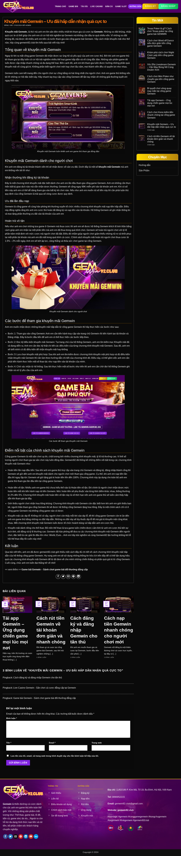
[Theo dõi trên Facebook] (5, 836)
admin (28, 25)
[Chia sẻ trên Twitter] (63, 576)
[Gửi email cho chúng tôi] (15, 836)
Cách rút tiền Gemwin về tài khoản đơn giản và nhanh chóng (50, 630)
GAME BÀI (73, 6)
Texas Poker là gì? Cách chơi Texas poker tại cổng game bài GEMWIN (160, 31)
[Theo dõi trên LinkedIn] (25, 836)
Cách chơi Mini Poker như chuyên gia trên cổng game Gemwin (160, 79)
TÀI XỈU (84, 6)
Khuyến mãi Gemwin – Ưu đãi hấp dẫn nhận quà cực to (161, 125)
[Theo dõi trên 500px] (36, 836)
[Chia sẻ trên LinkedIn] (78, 576)
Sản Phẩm (144, 170)
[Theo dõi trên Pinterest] (20, 836)
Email (52, 743)
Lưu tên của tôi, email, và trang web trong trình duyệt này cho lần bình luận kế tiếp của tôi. (55, 756)
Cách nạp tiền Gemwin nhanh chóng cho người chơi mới (118, 630)
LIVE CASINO (96, 6)
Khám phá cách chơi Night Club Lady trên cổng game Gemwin (160, 55)
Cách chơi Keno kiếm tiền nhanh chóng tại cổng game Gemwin (161, 115)
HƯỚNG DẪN (135, 6)
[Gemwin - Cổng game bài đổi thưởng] (20, 6)
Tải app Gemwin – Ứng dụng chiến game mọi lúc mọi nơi (15, 633)
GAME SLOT (121, 6)
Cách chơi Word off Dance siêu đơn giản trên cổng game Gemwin (160, 43)
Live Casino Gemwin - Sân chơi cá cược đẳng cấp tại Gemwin (44, 688)
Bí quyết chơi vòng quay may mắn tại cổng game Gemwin (159, 91)
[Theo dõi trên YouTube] (31, 836)
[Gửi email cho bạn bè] (68, 576)
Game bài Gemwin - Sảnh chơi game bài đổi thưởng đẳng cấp (44, 698)
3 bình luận (153, 130)
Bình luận (11, 718)
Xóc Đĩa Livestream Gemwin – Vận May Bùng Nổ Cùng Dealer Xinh (161, 67)
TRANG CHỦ (60, 6)
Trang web (97, 743)
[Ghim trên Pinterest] (73, 576)
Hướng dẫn (144, 165)
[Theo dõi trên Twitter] (10, 836)
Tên (8, 743)
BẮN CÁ (109, 6)
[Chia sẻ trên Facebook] (58, 576)
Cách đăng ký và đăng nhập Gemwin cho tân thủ (83, 630)
